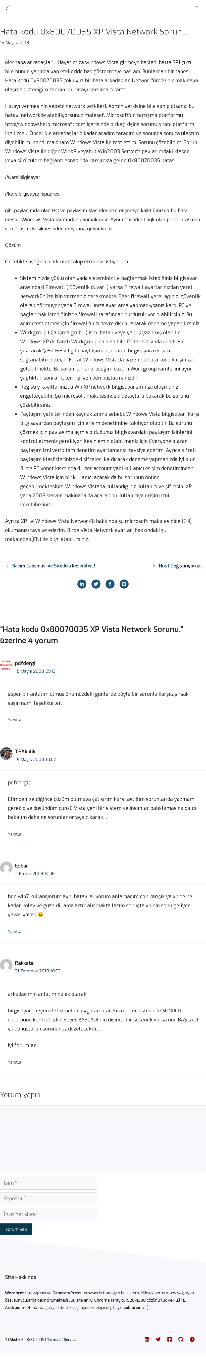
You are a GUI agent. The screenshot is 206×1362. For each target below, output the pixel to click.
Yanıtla (14, 720)
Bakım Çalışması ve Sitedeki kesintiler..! (53, 566)
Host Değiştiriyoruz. (180, 566)
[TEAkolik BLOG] (8, 8)
